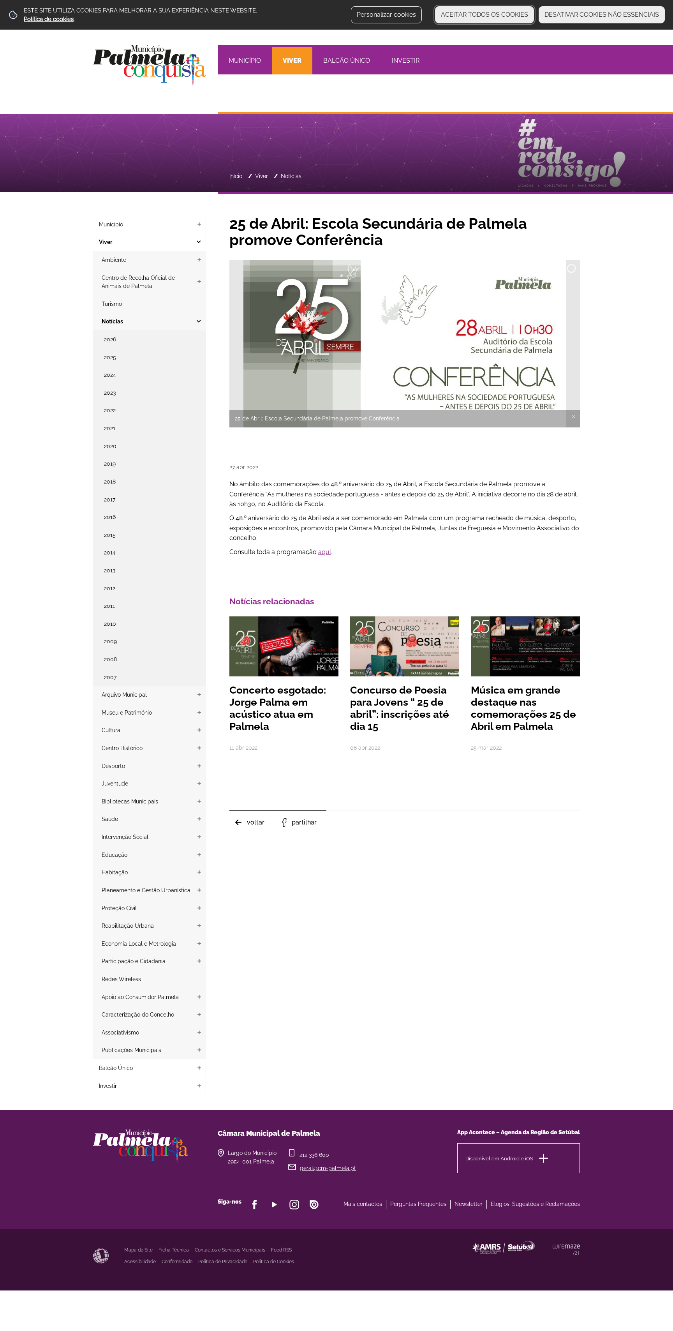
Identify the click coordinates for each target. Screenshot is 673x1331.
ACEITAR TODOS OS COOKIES (484, 14)
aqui (324, 552)
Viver (261, 176)
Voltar (255, 822)
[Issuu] (314, 1204)
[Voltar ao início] (149, 66)
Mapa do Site (138, 1250)
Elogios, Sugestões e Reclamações (535, 1204)
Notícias (291, 176)
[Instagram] (294, 1204)
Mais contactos (363, 1204)
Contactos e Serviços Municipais (230, 1250)
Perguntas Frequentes (418, 1204)
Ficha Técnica (174, 1250)
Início (235, 176)
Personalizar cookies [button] (386, 14)
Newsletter (469, 1204)
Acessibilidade (101, 1256)
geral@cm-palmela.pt (328, 1168)
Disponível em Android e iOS (499, 1159)
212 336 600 (314, 1155)
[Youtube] (274, 1204)
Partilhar (304, 822)
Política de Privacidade (222, 1261)
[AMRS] (547, 1263)
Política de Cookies (273, 1261)
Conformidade (177, 1261)
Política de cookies (49, 19)
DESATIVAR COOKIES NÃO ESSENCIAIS (601, 14)
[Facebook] (254, 1204)
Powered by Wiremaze (566, 1249)
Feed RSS (281, 1250)
